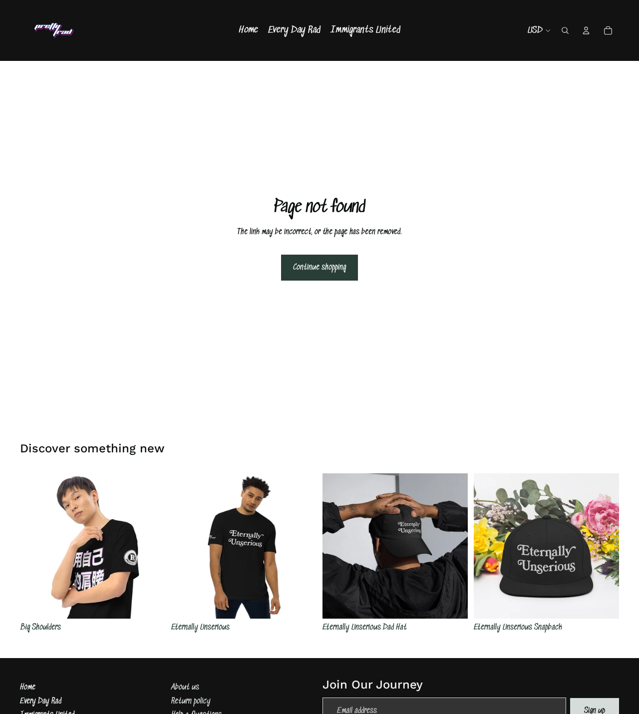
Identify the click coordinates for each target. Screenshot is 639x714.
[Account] (586, 30)
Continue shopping (319, 267)
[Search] (565, 30)
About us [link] (185, 687)
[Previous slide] (35, 546)
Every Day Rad (40, 701)
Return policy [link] (191, 701)
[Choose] (150, 603)
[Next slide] (150, 546)
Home (27, 687)
